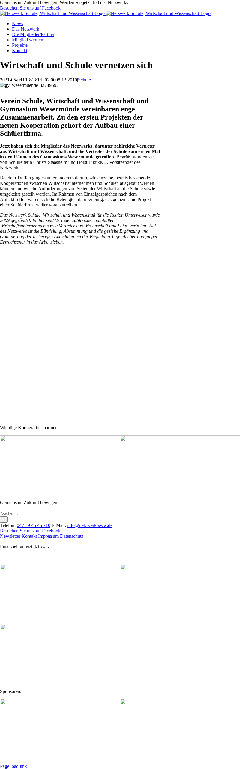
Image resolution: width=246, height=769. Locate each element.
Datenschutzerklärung (69, 400)
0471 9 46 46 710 (33, 525)
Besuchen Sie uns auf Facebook (30, 7)
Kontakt (29, 536)
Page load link (13, 766)
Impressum (48, 536)
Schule (84, 79)
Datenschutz (71, 536)
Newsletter (10, 536)
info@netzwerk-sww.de (89, 525)
